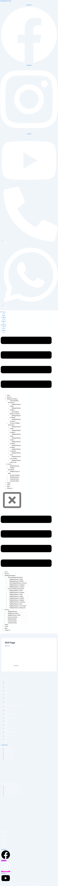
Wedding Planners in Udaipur (15, 446)
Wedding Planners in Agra (15, 435)
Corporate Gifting (14, 481)
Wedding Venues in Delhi (14, 472)
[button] (26, 362)
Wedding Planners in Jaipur (15, 439)
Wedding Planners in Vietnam (15, 420)
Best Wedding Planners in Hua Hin (15, 412)
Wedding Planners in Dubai (15, 405)
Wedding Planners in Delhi (15, 427)
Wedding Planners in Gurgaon (15, 431)
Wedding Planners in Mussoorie (15, 461)
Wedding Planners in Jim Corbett (15, 457)
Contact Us (10, 488)
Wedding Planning (14, 466)
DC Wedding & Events (5, 1)
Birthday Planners (14, 477)
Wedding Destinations (12, 399)
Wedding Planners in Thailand (15, 416)
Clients (6, 626)
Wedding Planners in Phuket (15, 409)
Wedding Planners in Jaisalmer (15, 450)
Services (9, 464)
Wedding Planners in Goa (15, 453)
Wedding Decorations (11, 468)
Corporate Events (14, 479)
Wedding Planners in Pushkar (15, 442)
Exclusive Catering (14, 475)
